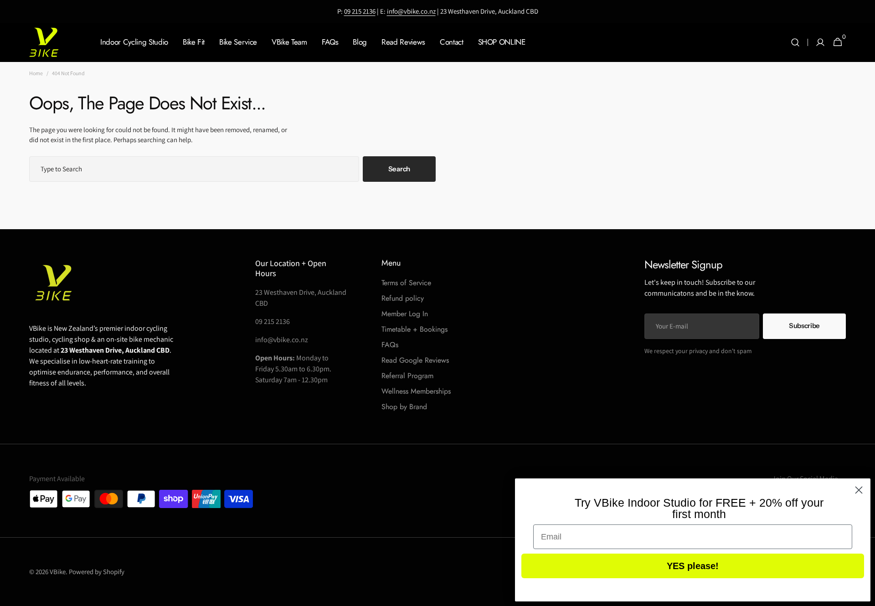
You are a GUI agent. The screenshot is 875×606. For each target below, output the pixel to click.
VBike (58, 571)
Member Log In (404, 313)
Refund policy (402, 298)
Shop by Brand (404, 406)
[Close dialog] (859, 490)
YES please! (693, 566)
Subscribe (804, 325)
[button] (795, 42)
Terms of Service (406, 282)
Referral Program (407, 375)
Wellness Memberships (416, 391)
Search (399, 168)
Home (36, 73)
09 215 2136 (360, 11)
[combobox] (194, 169)
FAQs (389, 344)
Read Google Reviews (415, 360)
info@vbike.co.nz (411, 11)
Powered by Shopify (96, 571)
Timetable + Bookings (414, 329)
